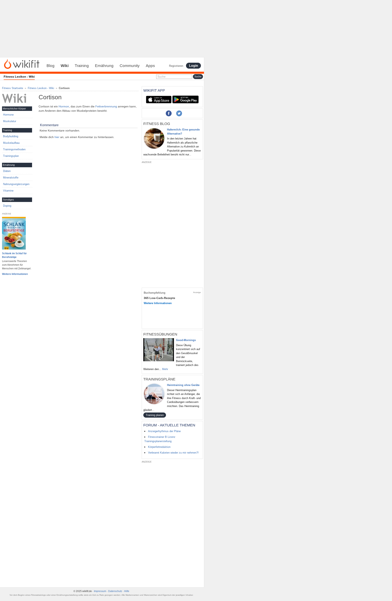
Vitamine (8, 190)
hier (57, 137)
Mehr (165, 369)
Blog (51, 66)
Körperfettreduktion (159, 446)
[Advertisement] (102, 28)
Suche (161, 76)
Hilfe (126, 591)
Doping (7, 205)
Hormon (64, 106)
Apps (150, 66)
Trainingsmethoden (14, 149)
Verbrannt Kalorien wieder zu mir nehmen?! (173, 452)
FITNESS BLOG (156, 124)
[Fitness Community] (21, 63)
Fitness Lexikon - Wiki (41, 88)
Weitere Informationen (15, 274)
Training (82, 66)
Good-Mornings (186, 340)
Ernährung (104, 66)
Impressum (100, 591)
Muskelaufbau (11, 142)
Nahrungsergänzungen (16, 184)
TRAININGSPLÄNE (159, 379)
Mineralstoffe (10, 177)
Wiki (65, 66)
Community (130, 66)
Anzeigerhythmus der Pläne (164, 431)
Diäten (7, 171)
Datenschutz (115, 591)
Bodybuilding (10, 136)
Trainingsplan (11, 155)
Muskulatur (9, 121)
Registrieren (176, 65)
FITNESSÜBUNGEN (160, 334)
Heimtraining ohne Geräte (183, 385)
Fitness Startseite (12, 88)
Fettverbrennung (106, 106)
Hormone (8, 114)
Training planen (155, 415)
